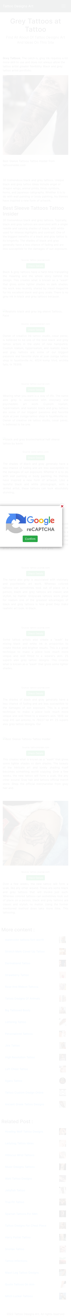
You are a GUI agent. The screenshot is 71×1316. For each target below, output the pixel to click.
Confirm (30, 539)
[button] (35, 658)
